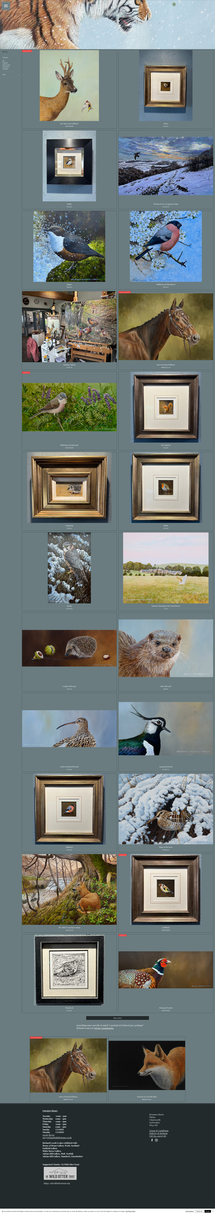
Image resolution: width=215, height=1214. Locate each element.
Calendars (5, 69)
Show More (117, 1018)
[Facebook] (152, 1140)
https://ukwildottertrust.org (57, 1183)
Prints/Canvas (6, 65)
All (3, 61)
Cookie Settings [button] (189, 1211)
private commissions (103, 1028)
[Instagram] (156, 1140)
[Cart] (174, 4)
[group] (107, 1069)
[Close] (213, 1211)
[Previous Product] (27, 1069)
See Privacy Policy (130, 1211)
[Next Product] (188, 1069)
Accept (208, 1211)
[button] (6, 6)
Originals (5, 63)
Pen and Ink (6, 67)
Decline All (199, 1211)
